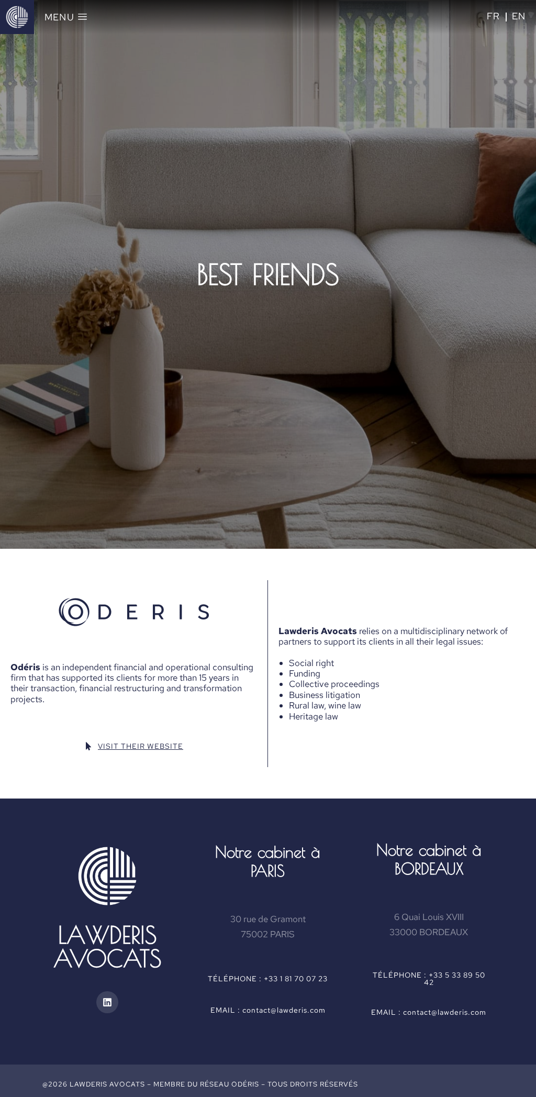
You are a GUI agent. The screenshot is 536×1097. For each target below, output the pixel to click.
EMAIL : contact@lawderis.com (268, 1010)
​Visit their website (140, 746)
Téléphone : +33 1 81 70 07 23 (268, 978)
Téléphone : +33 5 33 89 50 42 (429, 978)
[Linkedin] (107, 1002)
